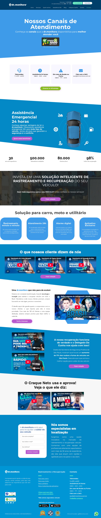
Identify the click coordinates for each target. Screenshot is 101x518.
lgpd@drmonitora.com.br (83, 513)
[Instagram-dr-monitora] (6, 503)
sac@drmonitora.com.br (81, 76)
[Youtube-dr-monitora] (11, 503)
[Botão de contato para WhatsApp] (96, 514)
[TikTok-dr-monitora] (13, 503)
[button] (38, 7)
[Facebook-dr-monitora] (8, 503)
